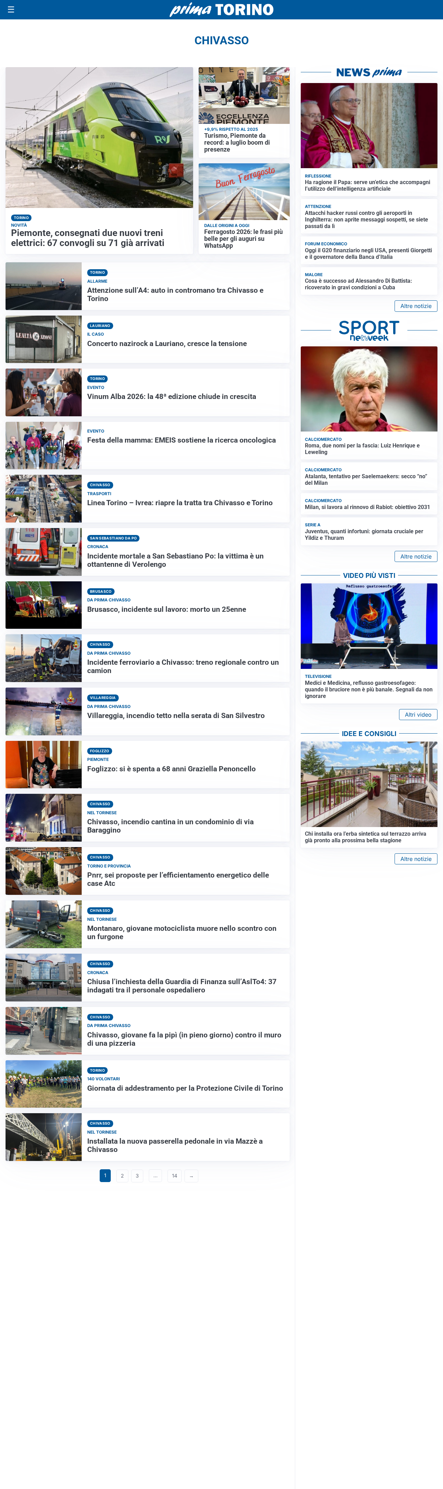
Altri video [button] (418, 714)
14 (174, 1176)
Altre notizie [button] (416, 305)
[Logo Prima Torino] (221, 9)
